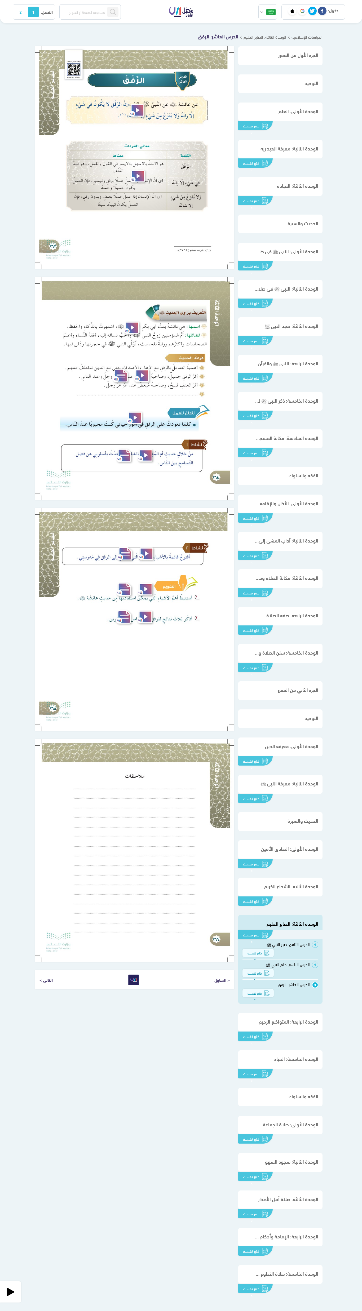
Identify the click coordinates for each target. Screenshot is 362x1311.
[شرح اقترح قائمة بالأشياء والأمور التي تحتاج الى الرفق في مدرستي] (145, 553)
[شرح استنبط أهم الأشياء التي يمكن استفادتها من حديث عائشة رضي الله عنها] (144, 589)
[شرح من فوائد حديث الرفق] (141, 375)
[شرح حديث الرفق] (136, 110)
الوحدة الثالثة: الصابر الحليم (265, 37)
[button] (267, 12)
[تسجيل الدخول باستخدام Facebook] (322, 11)
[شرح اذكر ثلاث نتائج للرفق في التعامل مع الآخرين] (144, 616)
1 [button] (33, 12)
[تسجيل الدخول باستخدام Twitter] (312, 11)
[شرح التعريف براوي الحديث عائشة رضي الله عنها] (131, 327)
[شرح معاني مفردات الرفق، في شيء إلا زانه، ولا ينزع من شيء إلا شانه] (137, 176)
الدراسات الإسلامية (307, 37)
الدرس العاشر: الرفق (218, 36)
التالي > (46, 980)
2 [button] (20, 12)
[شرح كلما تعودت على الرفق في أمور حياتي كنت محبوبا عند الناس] (134, 417)
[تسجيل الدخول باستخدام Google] (302, 11)
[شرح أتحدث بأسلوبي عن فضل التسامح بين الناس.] (144, 455)
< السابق (222, 980)
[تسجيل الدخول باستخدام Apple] (292, 11)
